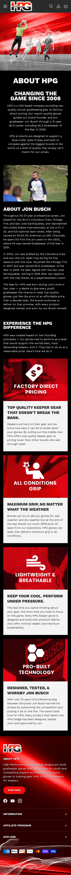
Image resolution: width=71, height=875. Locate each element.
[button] (65, 6)
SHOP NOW (14, 790)
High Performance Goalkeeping (26, 867)
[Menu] (5, 6)
